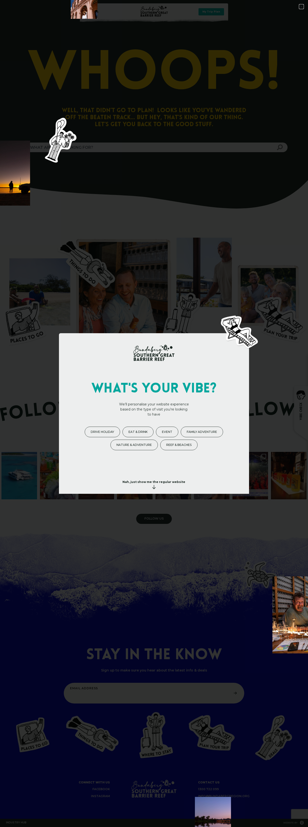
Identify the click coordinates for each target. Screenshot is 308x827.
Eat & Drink (138, 432)
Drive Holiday (102, 432)
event (167, 432)
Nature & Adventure (134, 445)
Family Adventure (202, 432)
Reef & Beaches (179, 445)
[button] (301, 6)
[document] (154, 413)
